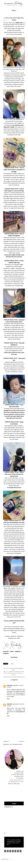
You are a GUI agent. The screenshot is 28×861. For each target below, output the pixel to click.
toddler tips (20, 673)
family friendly (18, 671)
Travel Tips (14, 675)
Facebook (5, 651)
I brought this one (8, 410)
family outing (9, 673)
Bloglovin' (18, 651)
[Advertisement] (14, 820)
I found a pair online (9, 352)
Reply (8, 699)
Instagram (6, 653)
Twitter (12, 651)
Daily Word (9, 704)
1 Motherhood (12, 671)
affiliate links (19, 22)
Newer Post (6, 741)
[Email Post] (4, 671)
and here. (19, 256)
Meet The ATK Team (14, 783)
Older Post (21, 741)
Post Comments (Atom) (16, 744)
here (16, 352)
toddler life (15, 673)
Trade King (9, 685)
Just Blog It (10, 859)
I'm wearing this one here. (14, 487)
